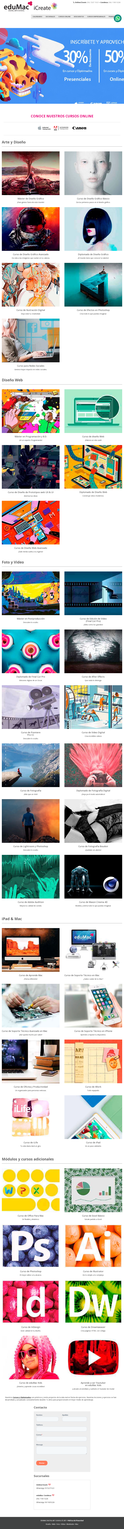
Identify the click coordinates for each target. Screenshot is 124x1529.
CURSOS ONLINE (64, 17)
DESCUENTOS (79, 17)
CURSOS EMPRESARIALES (96, 17)
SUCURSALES (50, 17)
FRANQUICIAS (114, 17)
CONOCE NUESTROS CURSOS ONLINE (62, 116)
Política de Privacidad (76, 1520)
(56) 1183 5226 (114, 2)
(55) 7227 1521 (93, 2)
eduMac (18, 4)
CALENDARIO (37, 17)
